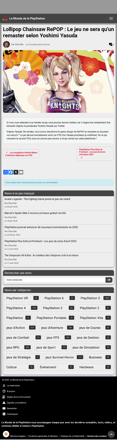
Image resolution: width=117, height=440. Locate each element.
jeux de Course (89, 328)
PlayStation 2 (89, 308)
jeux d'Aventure (52, 328)
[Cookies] (6, 434)
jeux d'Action (15, 328)
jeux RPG (12, 347)
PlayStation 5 (90, 298)
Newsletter (12, 408)
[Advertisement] (52, 6)
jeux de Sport (46, 347)
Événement (48, 367)
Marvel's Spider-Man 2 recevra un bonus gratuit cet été (35, 213)
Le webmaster (13, 385)
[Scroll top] (111, 434)
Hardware (86, 367)
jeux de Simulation (86, 347)
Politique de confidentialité (72, 436)
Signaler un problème (16, 403)
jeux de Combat (17, 337)
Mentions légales (18, 436)
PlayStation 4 (16, 308)
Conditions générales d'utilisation (43, 436)
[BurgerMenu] (111, 18)
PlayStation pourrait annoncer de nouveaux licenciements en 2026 (41, 227)
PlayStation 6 (54, 298)
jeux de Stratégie (18, 357)
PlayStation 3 (52, 308)
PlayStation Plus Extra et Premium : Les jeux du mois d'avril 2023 (40, 241)
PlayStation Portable (51, 318)
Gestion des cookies (97, 436)
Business (95, 357)
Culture (11, 367)
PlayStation (14, 318)
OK (109, 280)
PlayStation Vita (91, 318)
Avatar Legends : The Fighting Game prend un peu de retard (37, 199)
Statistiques (12, 414)
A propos (11, 391)
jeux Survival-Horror (60, 357)
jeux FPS (53, 337)
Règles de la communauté (19, 397)
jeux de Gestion (88, 337)
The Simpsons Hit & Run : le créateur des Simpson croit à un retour (41, 255)
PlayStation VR (17, 298)
